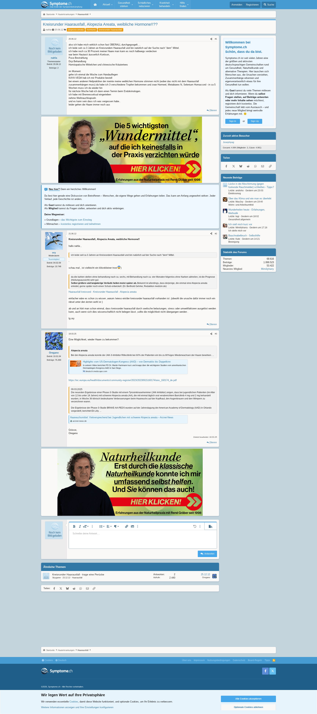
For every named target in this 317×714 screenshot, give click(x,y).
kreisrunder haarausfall (110, 29)
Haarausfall (77, 577)
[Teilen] (211, 39)
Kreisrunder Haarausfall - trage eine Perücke (78, 574)
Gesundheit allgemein (239, 219)
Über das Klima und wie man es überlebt (249, 198)
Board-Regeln (255, 660)
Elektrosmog (234, 193)
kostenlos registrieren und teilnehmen (81, 224)
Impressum (199, 660)
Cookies (48, 660)
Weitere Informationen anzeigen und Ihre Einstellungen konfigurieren (77, 707)
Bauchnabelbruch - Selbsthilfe (244, 235)
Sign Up (255, 121)
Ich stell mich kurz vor (240, 224)
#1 (216, 39)
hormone (91, 29)
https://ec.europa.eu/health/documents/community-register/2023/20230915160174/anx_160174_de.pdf (123, 380)
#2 (216, 233)
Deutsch (62, 660)
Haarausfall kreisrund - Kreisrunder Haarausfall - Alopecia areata (102, 291)
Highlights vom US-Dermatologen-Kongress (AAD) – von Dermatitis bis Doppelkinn (127, 361)
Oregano (206, 577)
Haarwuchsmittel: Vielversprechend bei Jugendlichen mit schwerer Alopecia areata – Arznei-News (121, 417)
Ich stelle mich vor (237, 230)
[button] (107, 4)
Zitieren (213, 110)
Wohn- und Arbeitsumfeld (241, 205)
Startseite (95, 4)
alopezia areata (76, 29)
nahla (48, 29)
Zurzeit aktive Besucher (236, 135)
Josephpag (228, 142)
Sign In (232, 121)
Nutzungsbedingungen (218, 660)
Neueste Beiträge (232, 177)
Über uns (186, 660)
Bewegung (233, 242)
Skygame (56, 577)
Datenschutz (239, 660)
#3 (216, 334)
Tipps (267, 660)
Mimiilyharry (267, 269)
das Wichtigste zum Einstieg (76, 219)
